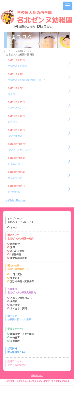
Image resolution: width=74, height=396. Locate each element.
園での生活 (18, 267)
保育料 (13, 301)
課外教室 (15, 304)
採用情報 (16, 350)
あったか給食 (17, 251)
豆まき (11, 94)
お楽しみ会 (14, 163)
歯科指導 (13, 121)
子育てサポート (15, 328)
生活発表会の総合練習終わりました (27, 80)
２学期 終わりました (20, 149)
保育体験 (15, 341)
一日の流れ (16, 274)
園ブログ (19, 318)
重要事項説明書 (18, 258)
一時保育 (15, 337)
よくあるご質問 (18, 308)
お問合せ (44, 26)
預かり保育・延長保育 (22, 281)
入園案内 (21, 291)
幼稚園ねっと (37, 375)
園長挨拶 (15, 243)
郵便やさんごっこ (17, 107)
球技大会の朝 (15, 177)
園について (20, 237)
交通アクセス (16, 363)
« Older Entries (16, 200)
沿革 (12, 247)
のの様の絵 (14, 191)
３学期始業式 (15, 135)
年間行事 (15, 278)
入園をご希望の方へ (21, 297)
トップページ (10, 51)
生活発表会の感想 (17, 66)
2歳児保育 (15, 254)
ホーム (13, 227)
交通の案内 (24, 26)
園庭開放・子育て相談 (22, 334)
